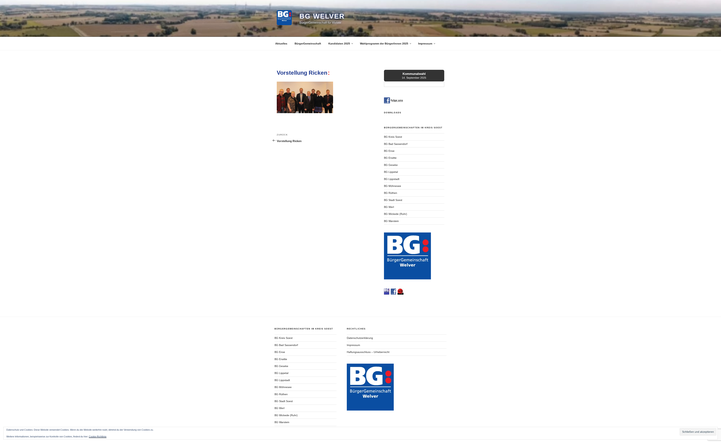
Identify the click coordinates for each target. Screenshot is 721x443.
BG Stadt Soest (393, 200)
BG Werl (389, 206)
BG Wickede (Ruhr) (395, 213)
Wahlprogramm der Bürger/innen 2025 (384, 43)
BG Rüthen (390, 192)
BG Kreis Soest (393, 136)
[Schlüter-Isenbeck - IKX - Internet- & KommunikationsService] (400, 293)
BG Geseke (391, 164)
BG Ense (389, 150)
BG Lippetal (391, 171)
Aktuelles (281, 43)
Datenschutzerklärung (360, 337)
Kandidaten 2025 (339, 43)
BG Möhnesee (392, 185)
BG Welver (322, 16)
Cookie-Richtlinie (97, 436)
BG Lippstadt (391, 179)
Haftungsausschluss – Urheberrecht (368, 351)
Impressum (425, 43)
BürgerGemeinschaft (308, 43)
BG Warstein (391, 221)
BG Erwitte (390, 157)
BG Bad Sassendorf (395, 143)
